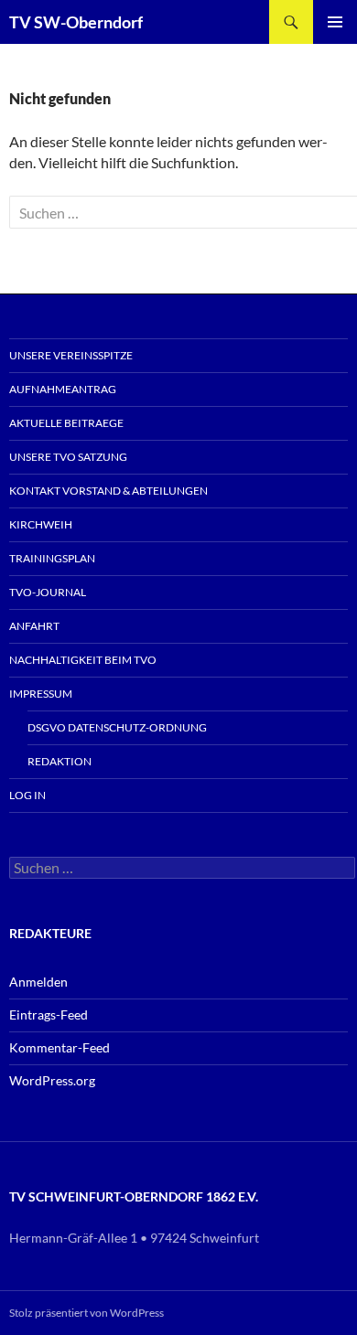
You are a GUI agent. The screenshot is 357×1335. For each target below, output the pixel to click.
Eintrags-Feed (48, 1014)
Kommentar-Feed (59, 1047)
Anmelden (38, 981)
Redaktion (59, 761)
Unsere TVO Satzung (68, 457)
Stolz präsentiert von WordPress (86, 1312)
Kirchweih (40, 524)
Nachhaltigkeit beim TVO (83, 660)
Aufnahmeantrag (62, 389)
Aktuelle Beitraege (66, 423)
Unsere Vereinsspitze (71, 355)
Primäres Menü (335, 22)
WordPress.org (52, 1080)
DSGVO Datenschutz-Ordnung (117, 727)
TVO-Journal (47, 592)
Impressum (40, 693)
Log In (27, 795)
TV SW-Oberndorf (76, 22)
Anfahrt (34, 626)
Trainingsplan (52, 558)
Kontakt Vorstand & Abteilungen (108, 490)
